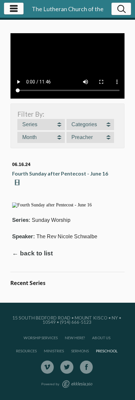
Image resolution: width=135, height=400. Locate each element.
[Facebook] (86, 367)
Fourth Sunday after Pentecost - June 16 (60, 173)
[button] (41, 124)
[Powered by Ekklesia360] (77, 384)
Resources (26, 351)
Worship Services (41, 338)
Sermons (80, 351)
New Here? (75, 338)
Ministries (54, 351)
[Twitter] (66, 367)
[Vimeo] (47, 367)
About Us (101, 338)
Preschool (107, 351)
